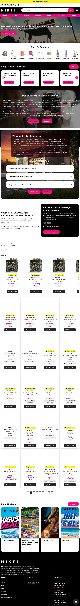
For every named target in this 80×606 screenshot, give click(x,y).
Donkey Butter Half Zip (59, 279)
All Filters (5, 245)
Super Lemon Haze (50, 355)
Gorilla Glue (28, 102)
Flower (5, 58)
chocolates (44, 153)
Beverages (66, 58)
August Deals (8, 540)
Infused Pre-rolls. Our (39, 149)
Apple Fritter (63, 104)
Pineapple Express (32, 106)
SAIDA (10, 351)
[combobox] (44, 10)
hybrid (43, 145)
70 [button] (49, 492)
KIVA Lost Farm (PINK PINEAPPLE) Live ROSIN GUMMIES (50, 473)
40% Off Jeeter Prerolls (28, 74)
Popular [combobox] (13, 245)
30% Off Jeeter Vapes (48, 74)
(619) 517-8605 (32, 584)
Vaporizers (22, 58)
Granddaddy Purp (30, 471)
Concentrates (40, 58)
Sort (11, 243)
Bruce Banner (32, 114)
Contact (3, 591)
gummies (27, 153)
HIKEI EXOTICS (12, 277)
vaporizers (53, 153)
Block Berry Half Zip (70, 319)
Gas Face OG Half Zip (35, 279)
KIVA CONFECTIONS (50, 469)
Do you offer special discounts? (20, 185)
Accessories (75, 58)
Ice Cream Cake (59, 114)
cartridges (27, 154)
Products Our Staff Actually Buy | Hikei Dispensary (30, 542)
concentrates (49, 149)
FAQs (2, 588)
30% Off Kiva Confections (67, 74)
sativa (33, 145)
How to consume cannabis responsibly (22, 168)
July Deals (66, 540)
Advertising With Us (6, 598)
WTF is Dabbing (48, 540)
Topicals (48, 58)
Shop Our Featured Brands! (40, 1)
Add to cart (13, 291)
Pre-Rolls (13, 58)
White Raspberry (50, 393)
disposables (36, 154)
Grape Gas (20, 112)
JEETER (69, 353)
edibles (14, 153)
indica (37, 145)
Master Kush (69, 432)
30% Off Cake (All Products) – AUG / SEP (10, 75)
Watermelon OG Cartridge (10, 393)
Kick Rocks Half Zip (12, 279)
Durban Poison (37, 110)
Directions (4, 594)
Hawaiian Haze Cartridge (30, 393)
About (3, 582)
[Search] (71, 10)
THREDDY (10, 391)
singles (29, 149)
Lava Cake (22, 115)
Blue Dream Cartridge (10, 471)
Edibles (31, 58)
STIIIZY (50, 353)
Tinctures (57, 58)
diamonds (24, 151)
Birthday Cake (70, 393)
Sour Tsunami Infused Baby (70, 355)
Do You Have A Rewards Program (20, 176)
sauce (35, 151)
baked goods (34, 153)
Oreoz (14, 115)
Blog (2, 585)
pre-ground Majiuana (21, 147)
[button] (3, 1)
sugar (29, 151)
